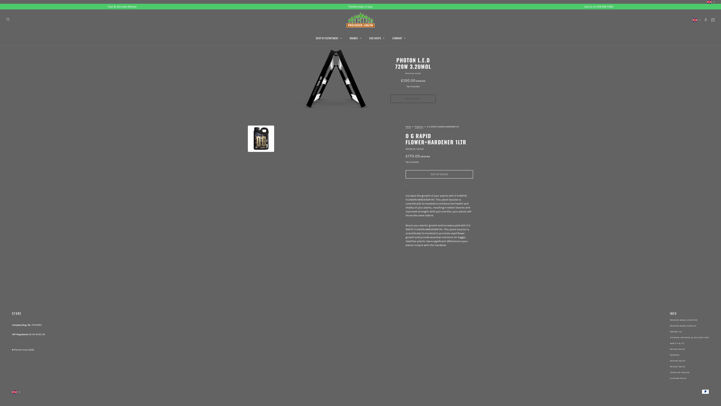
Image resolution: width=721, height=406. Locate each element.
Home (408, 127)
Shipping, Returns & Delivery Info (689, 337)
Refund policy (678, 361)
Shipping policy (678, 378)
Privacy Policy (677, 349)
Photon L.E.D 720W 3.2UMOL (413, 63)
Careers (675, 355)
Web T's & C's (677, 343)
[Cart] (713, 20)
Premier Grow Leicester (684, 320)
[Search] (8, 19)
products (419, 127)
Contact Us (676, 332)
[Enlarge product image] (261, 139)
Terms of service (680, 372)
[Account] (706, 20)
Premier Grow (413, 73)
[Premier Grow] (360, 19)
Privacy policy (677, 367)
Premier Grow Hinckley (683, 326)
